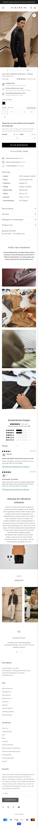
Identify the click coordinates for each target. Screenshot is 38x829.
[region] (19, 639)
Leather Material (7, 708)
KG (14, 134)
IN (34, 134)
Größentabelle (31, 107)
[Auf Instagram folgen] (8, 807)
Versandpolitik (6, 755)
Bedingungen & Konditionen (11, 748)
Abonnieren (10, 800)
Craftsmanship (7, 731)
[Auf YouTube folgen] (19, 807)
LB (17, 134)
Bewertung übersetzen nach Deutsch (17, 466)
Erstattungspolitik (8, 758)
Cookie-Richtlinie (7, 745)
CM (32, 134)
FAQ (3, 735)
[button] (21, 79)
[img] (6, 451)
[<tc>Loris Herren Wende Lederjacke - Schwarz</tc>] (3, 103)
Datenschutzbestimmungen (11, 751)
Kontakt (4, 761)
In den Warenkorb (19, 145)
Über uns (5, 728)
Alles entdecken (7, 688)
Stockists (5, 701)
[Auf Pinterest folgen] (14, 807)
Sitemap (4, 705)
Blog (3, 738)
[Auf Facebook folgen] (3, 807)
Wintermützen (6, 698)
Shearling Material (8, 711)
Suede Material (7, 715)
